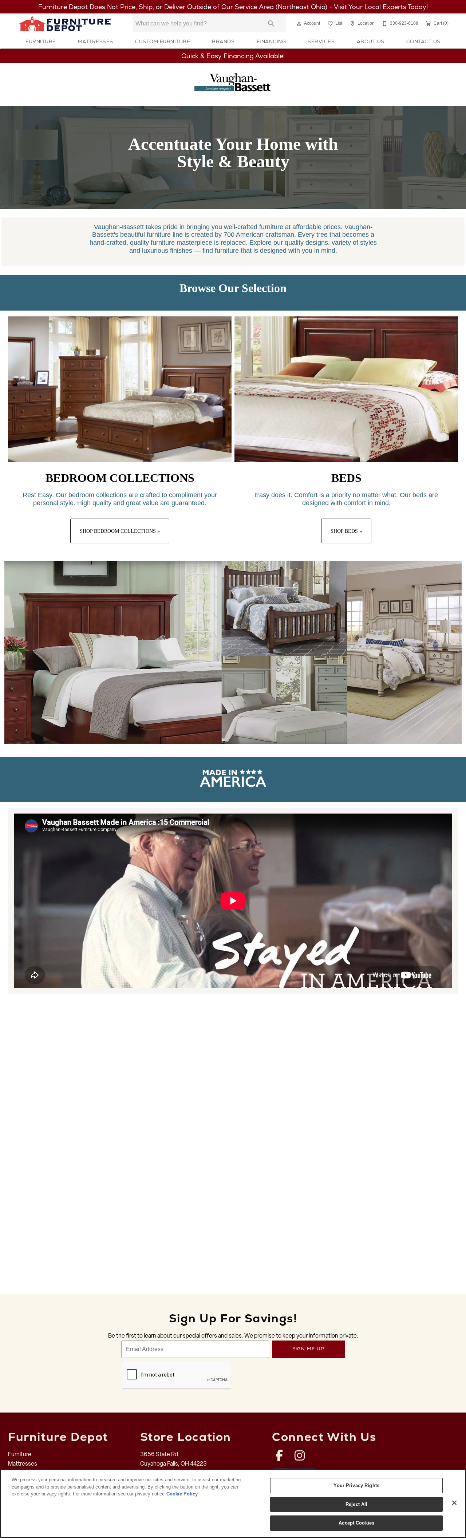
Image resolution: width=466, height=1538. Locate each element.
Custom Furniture (162, 41)
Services (321, 41)
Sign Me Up (308, 1349)
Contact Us (423, 41)
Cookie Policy (182, 1494)
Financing (271, 41)
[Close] (454, 1503)
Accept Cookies (356, 1523)
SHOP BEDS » (346, 531)
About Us (370, 41)
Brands (223, 41)
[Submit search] (271, 23)
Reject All (356, 1504)
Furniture (40, 41)
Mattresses (95, 41)
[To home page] (64, 24)
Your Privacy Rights (356, 1485)
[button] (299, 23)
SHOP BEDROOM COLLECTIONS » (120, 531)
